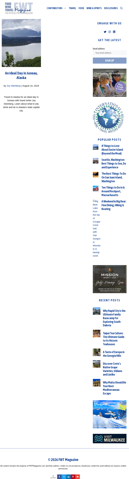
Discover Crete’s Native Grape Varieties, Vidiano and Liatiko (112, 369)
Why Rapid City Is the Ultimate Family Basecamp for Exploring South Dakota (114, 318)
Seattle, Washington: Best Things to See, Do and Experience (114, 163)
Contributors (54, 8)
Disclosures (111, 8)
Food (81, 8)
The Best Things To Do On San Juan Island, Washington (114, 177)
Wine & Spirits (94, 8)
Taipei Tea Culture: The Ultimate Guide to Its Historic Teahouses (113, 338)
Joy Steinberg (14, 86)
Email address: (99, 48)
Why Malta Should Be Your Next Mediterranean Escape (114, 388)
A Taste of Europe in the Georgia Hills (113, 353)
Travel (72, 8)
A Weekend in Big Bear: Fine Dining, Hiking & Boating (114, 205)
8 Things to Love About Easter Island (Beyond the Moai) (112, 149)
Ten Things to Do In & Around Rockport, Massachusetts (113, 191)
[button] (121, 8)
